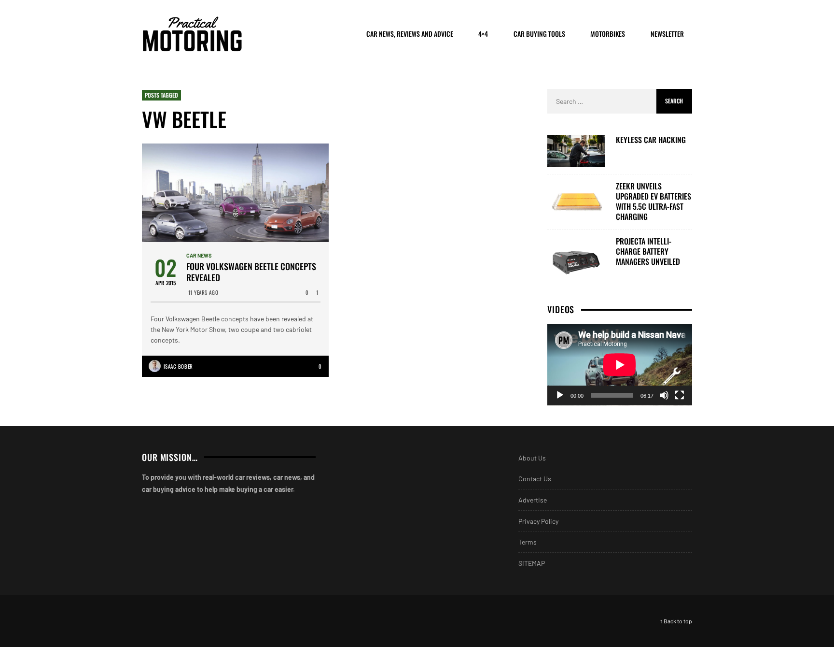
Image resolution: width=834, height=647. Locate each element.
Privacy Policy (538, 521)
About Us (532, 458)
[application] (619, 364)
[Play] (560, 395)
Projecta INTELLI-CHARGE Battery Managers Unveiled (648, 251)
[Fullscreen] (679, 395)
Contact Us (534, 478)
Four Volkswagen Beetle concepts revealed (251, 272)
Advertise (532, 500)
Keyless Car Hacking (651, 140)
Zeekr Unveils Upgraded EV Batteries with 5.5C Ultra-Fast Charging (653, 201)
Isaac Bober (178, 366)
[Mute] (664, 395)
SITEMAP (531, 563)
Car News (199, 255)
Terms (527, 542)
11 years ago (203, 292)
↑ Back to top (676, 621)
